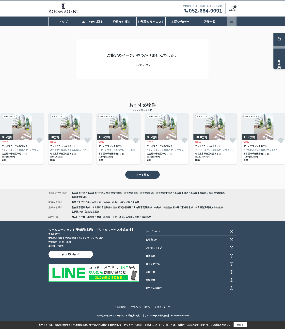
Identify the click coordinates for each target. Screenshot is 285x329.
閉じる (240, 325)
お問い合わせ (180, 21)
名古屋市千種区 (114, 193)
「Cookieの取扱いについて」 (197, 325)
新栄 (74, 202)
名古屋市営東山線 (81, 207)
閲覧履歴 (150, 280)
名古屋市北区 (147, 193)
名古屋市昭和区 (80, 197)
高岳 (121, 217)
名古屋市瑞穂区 (217, 193)
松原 (128, 202)
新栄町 (75, 217)
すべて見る (142, 174)
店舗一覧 (209, 21)
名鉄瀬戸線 (78, 211)
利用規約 (121, 307)
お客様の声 (151, 239)
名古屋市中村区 (96, 193)
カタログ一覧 (153, 264)
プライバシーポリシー (141, 307)
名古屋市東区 (181, 193)
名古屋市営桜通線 (122, 207)
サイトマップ (163, 307)
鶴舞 (98, 217)
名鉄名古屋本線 (171, 207)
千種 (83, 217)
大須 (121, 202)
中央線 (158, 207)
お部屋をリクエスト (151, 21)
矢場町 (129, 217)
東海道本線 (187, 207)
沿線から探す (122, 21)
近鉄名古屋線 (92, 211)
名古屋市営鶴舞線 (143, 207)
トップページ (153, 231)
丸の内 (107, 202)
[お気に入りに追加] (39, 140)
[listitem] (70, 138)
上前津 (90, 217)
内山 (114, 202)
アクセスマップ (154, 247)
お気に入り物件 (154, 288)
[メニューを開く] (231, 21)
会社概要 (150, 256)
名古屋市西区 (131, 193)
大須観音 (146, 217)
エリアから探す (92, 21)
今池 (94, 202)
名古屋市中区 (78, 193)
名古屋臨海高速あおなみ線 (209, 207)
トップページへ (142, 65)
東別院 (106, 217)
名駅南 (135, 202)
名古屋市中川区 (164, 193)
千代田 (82, 202)
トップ (63, 21)
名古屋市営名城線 (101, 207)
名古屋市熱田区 (198, 193)
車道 (137, 217)
